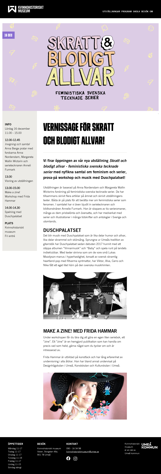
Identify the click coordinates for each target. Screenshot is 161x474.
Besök (144, 11)
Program (126, 11)
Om (151, 11)
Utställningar (111, 11)
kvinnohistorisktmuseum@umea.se (82, 451)
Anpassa (148, 6)
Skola (136, 11)
